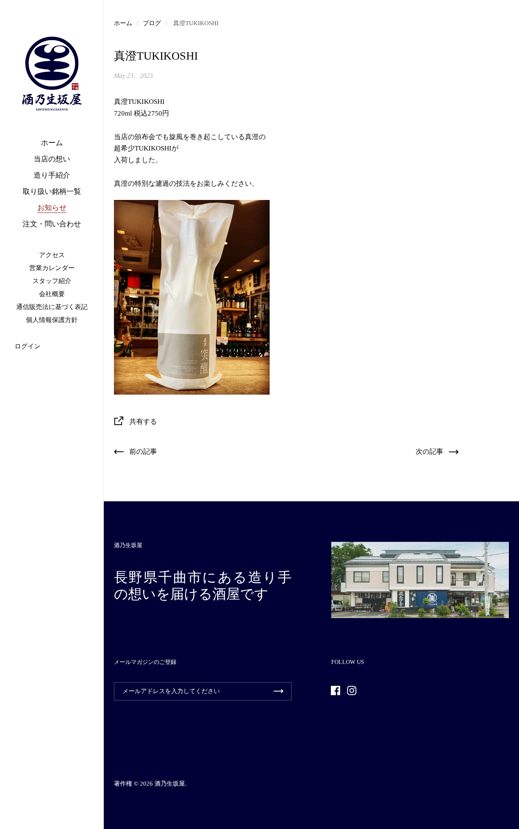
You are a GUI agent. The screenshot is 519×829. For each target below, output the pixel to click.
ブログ (152, 23)
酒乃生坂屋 (169, 783)
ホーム (123, 23)
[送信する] (278, 691)
